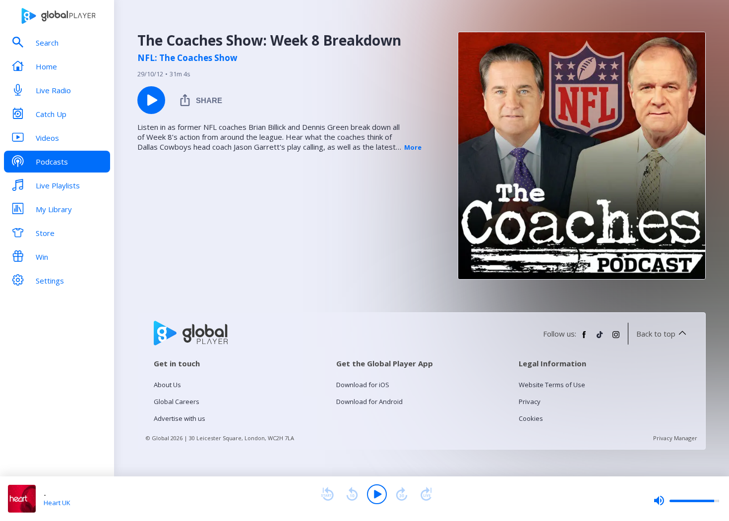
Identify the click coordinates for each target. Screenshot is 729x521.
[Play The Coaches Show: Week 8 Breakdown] (151, 100)
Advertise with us (179, 418)
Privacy (530, 401)
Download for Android (369, 401)
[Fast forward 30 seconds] (402, 494)
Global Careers (176, 401)
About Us (167, 384)
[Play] (377, 494)
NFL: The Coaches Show (187, 58)
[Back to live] (426, 494)
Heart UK (57, 502)
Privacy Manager (675, 438)
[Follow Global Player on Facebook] (584, 339)
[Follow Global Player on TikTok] (600, 339)
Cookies (531, 418)
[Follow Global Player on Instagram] (616, 339)
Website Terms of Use (552, 384)
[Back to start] (327, 494)
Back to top (655, 334)
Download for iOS (362, 384)
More (413, 147)
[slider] (686, 501)
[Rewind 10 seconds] (352, 494)
